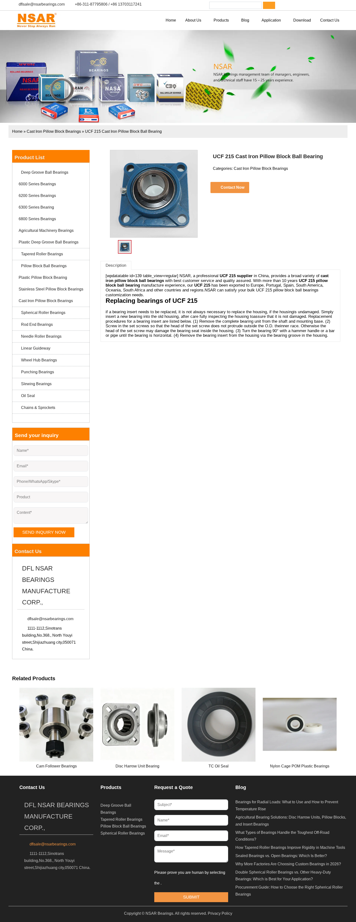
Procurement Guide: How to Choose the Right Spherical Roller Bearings (289, 890)
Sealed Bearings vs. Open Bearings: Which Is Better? (281, 856)
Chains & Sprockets (38, 408)
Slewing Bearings (36, 384)
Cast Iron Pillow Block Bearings (54, 131)
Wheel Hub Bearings (39, 360)
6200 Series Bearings (37, 196)
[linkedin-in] (299, 5)
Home (17, 131)
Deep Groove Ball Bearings (44, 172)
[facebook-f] (286, 5)
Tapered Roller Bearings (42, 254)
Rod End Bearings (37, 324)
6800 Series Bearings (37, 219)
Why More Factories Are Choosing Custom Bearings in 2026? (288, 864)
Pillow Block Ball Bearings (44, 266)
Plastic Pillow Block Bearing (43, 277)
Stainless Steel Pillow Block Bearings (51, 289)
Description (116, 265)
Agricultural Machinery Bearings (46, 230)
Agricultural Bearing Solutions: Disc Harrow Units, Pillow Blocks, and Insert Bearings (290, 820)
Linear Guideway (35, 348)
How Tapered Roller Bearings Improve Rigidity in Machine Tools (290, 847)
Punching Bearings (37, 372)
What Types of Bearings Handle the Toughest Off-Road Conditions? (282, 836)
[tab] (116, 265)
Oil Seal (28, 396)
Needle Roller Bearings (41, 336)
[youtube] (324, 5)
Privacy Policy (220, 913)
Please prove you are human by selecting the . (190, 877)
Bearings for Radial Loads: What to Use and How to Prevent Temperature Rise (286, 805)
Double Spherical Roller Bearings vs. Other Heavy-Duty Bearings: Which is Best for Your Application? (283, 875)
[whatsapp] (311, 5)
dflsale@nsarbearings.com (42, 4)
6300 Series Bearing (36, 207)
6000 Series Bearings (37, 184)
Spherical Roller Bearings (43, 313)
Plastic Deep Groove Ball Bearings (48, 242)
